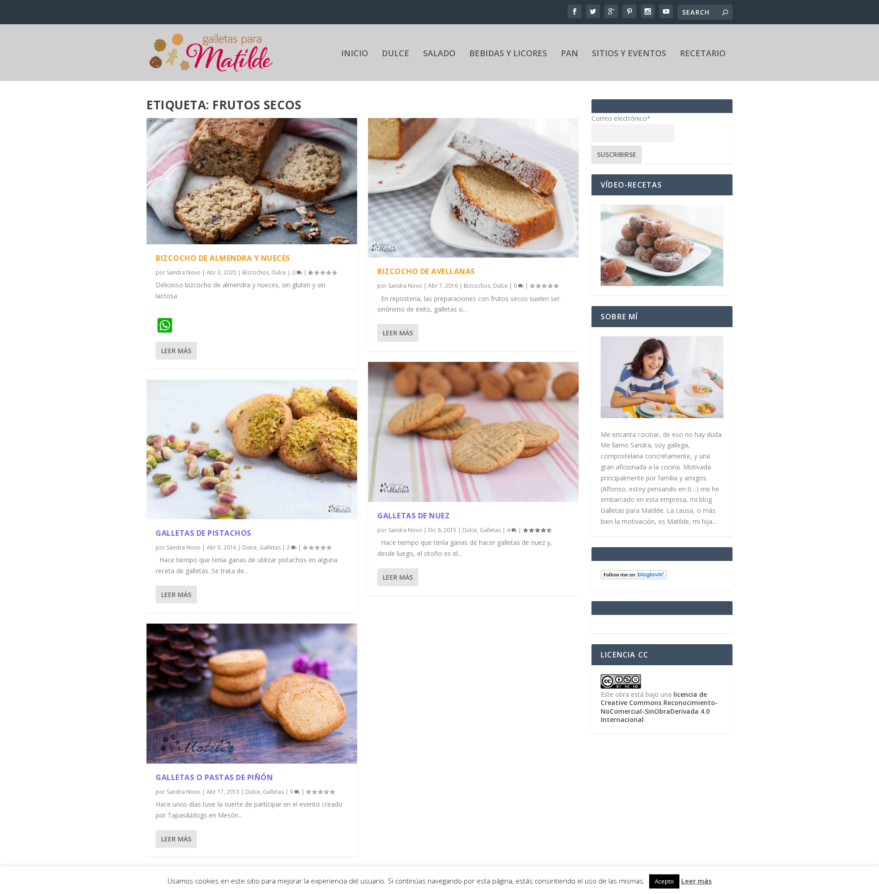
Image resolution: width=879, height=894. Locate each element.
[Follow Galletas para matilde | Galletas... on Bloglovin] (634, 576)
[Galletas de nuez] (473, 432)
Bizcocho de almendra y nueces (223, 258)
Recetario (703, 54)
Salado (439, 54)
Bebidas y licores (508, 54)
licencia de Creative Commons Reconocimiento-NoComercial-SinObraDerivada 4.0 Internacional (659, 707)
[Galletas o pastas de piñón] (251, 694)
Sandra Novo (184, 272)
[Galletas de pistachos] (251, 450)
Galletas (270, 547)
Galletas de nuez (413, 516)
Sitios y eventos (629, 54)
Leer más (176, 350)
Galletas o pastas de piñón (214, 777)
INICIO (354, 54)
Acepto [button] (664, 881)
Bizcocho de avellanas (426, 271)
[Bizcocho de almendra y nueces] (251, 181)
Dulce (395, 54)
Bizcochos (255, 272)
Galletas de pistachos (203, 533)
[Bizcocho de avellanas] (473, 188)
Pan (569, 54)
